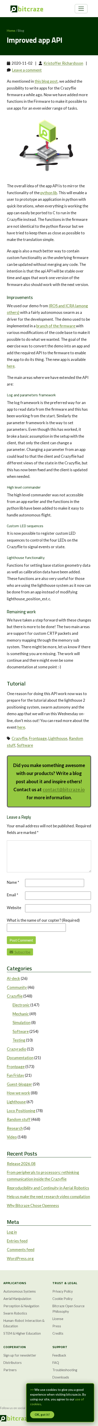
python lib (48, 192)
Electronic (21, 1005)
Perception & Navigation (21, 1306)
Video (12, 1137)
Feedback (59, 1355)
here (11, 366)
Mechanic (21, 1013)
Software (25, 745)
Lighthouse (57, 738)
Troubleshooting (64, 1370)
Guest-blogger (19, 1084)
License (57, 1319)
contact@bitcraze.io (64, 789)
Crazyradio (16, 1049)
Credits (57, 1333)
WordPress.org (20, 1258)
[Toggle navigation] (81, 8)
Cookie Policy (62, 1299)
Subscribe (21, 952)
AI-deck (13, 978)
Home (11, 30)
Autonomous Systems (19, 1291)
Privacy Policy (62, 1291)
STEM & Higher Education (22, 1333)
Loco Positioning (21, 1110)
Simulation (22, 1022)
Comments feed (20, 1249)
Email (12, 894)
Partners (10, 1370)
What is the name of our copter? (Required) (43, 920)
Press (56, 1326)
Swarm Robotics (15, 1313)
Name (13, 882)
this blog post (46, 81)
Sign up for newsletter (19, 1355)
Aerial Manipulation (17, 1299)
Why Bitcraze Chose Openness (33, 1205)
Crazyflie (19, 738)
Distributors (12, 1363)
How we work (18, 1092)
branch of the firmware (56, 325)
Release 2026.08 (21, 1163)
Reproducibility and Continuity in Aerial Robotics (48, 1187)
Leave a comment (27, 70)
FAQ (55, 1363)
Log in (12, 1232)
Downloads (60, 1377)
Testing (19, 1040)
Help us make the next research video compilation (48, 1196)
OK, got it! (42, 1414)
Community (17, 987)
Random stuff (19, 1119)
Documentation (20, 1057)
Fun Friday (15, 1075)
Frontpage (38, 738)
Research (15, 1128)
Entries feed (17, 1240)
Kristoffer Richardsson (63, 63)
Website (14, 907)
